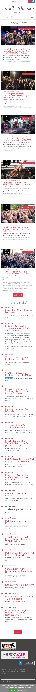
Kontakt (3, 673)
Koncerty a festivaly (19, 669)
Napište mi (28, 663)
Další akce (17, 295)
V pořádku (13, 690)
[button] (32, 16)
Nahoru (29, 677)
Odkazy (23, 671)
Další (17, 632)
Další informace (22, 690)
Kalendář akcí (5, 669)
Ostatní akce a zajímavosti (9, 671)
